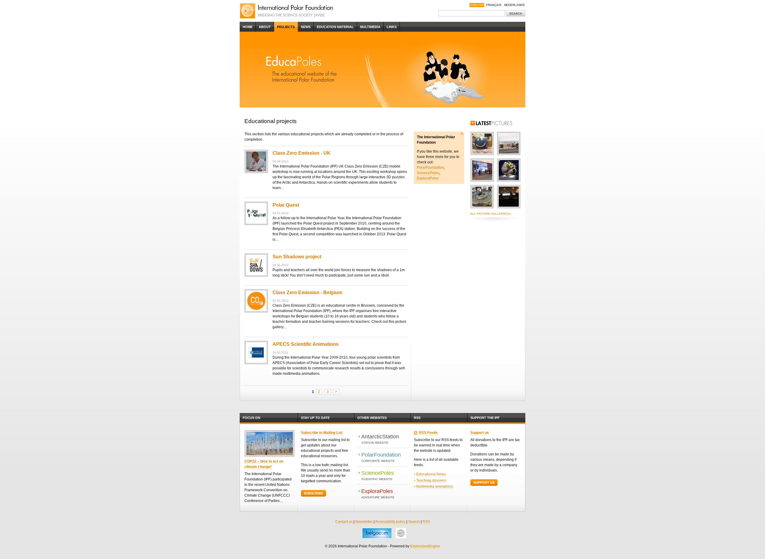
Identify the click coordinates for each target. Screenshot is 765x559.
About (265, 27)
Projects (286, 27)
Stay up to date (315, 418)
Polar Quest (286, 205)
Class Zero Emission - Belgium (307, 292)
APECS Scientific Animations (306, 344)
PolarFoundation (430, 167)
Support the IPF (485, 418)
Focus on (251, 418)
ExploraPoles (428, 178)
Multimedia (370, 27)
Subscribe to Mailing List (321, 433)
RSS (417, 418)
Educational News (431, 474)
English (477, 5)
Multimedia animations (434, 486)
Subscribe (313, 493)
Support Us (484, 482)
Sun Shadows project (297, 256)
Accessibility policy (390, 522)
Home (248, 27)
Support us (479, 433)
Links (392, 27)
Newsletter (364, 522)
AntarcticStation (380, 439)
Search (414, 522)
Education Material (335, 27)
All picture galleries (489, 213)
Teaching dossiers (431, 480)
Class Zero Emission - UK (302, 153)
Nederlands (514, 5)
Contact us (344, 522)
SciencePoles (428, 173)
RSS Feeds (428, 433)
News (305, 27)
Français (493, 5)
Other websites (372, 418)
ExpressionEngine (425, 546)
